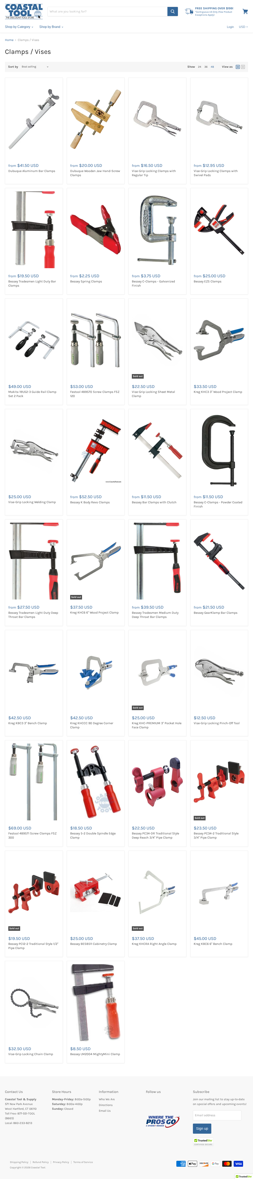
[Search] (172, 11)
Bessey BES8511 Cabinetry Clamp (93, 944)
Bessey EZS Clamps (207, 281)
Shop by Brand (50, 27)
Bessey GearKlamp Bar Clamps (215, 613)
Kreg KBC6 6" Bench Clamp (213, 944)
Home (9, 40)
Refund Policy (41, 1162)
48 (212, 66)
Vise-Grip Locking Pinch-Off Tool (217, 723)
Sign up (202, 1129)
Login (230, 27)
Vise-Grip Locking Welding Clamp (32, 502)
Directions (106, 1105)
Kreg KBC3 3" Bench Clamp (27, 723)
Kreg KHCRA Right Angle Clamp (154, 944)
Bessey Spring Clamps (86, 281)
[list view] (243, 67)
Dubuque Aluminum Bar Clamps (31, 171)
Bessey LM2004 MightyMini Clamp (95, 1054)
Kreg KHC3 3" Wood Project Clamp (218, 392)
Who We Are (107, 1099)
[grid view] (238, 67)
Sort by (13, 66)
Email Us (105, 1110)
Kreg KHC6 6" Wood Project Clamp (94, 612)
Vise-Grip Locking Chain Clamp (30, 1054)
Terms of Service (83, 1162)
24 (199, 66)
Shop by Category (18, 27)
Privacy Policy (61, 1162)
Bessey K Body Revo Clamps (90, 502)
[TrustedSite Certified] (203, 1142)
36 (206, 66)
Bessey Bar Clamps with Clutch (154, 502)
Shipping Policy (19, 1162)
